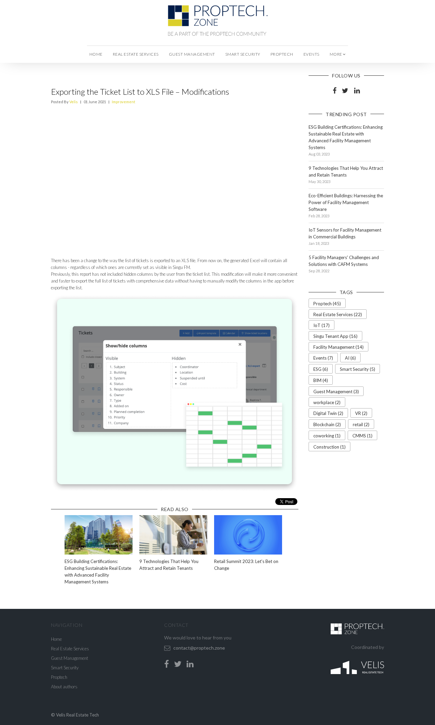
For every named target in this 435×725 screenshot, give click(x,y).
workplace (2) (327, 402)
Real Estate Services (136, 54)
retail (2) (361, 424)
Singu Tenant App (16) (335, 336)
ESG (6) (320, 369)
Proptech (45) (327, 303)
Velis (73, 101)
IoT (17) (321, 325)
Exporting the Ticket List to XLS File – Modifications (140, 91)
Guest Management (192, 54)
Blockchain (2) (327, 424)
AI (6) (350, 358)
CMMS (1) (362, 435)
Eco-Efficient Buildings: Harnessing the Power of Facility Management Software (346, 202)
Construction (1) (329, 447)
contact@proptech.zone (199, 648)
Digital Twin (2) (328, 413)
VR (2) (361, 413)
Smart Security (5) (357, 369)
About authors (64, 686)
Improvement (123, 101)
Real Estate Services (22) (337, 314)
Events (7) (323, 358)
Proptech (282, 54)
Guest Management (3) (336, 391)
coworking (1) (327, 435)
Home (96, 54)
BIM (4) (320, 380)
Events (311, 54)
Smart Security (242, 54)
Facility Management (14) (338, 347)
